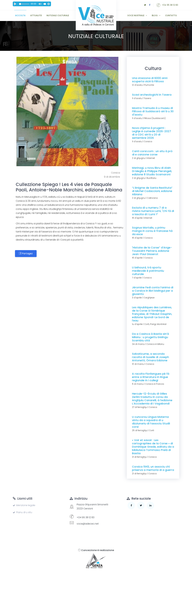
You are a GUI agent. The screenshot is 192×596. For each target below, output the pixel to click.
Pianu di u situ (24, 512)
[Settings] (48, 3)
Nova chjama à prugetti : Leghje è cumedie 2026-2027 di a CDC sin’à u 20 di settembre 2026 (151, 133)
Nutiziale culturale (57, 15)
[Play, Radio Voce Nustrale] (15, 3)
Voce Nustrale (136, 15)
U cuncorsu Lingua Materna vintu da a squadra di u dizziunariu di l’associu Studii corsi (151, 422)
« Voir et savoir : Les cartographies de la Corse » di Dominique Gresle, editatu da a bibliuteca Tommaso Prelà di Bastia (153, 446)
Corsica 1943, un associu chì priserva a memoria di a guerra (153, 468)
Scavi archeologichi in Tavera (151, 95)
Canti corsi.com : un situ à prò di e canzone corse (152, 152)
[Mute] (40, 3)
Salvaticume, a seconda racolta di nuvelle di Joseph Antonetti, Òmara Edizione (150, 357)
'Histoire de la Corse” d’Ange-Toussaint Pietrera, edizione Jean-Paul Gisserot (152, 251)
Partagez (27, 253)
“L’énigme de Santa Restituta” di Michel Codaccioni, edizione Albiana (152, 191)
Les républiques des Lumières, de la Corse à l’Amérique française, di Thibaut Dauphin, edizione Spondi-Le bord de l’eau (152, 313)
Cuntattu (171, 15)
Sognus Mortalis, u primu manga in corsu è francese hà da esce (152, 231)
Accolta (20, 15)
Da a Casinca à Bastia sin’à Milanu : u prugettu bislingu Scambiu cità (150, 337)
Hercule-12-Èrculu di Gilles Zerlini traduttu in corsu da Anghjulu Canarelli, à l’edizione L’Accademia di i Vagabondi (152, 398)
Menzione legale (25, 505)
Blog (155, 15)
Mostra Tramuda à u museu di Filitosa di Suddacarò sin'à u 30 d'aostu (153, 111)
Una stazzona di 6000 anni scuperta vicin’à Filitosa (149, 79)
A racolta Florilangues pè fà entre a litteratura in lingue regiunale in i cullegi (150, 377)
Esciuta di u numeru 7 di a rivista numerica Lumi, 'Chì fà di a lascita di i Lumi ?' (153, 211)
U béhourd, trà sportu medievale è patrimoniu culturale (148, 271)
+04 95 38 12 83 (169, 4)
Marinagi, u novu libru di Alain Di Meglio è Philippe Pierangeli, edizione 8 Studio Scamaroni (152, 171)
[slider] (24, 4)
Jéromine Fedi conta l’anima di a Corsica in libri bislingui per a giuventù (152, 290)
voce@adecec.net (88, 523)
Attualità (36, 15)
